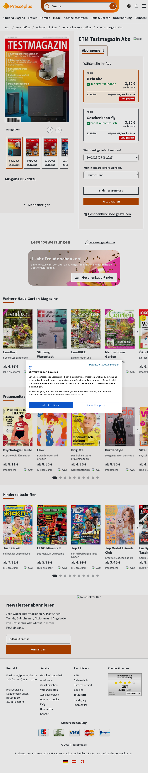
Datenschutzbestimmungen (104, 364)
